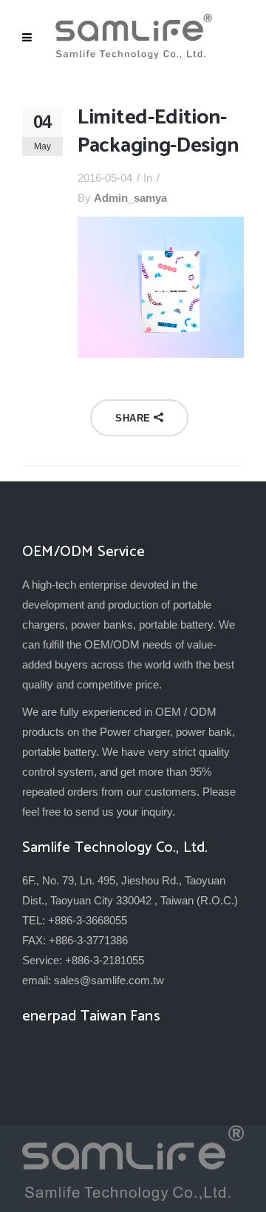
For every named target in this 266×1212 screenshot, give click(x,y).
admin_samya (130, 198)
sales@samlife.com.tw (109, 980)
